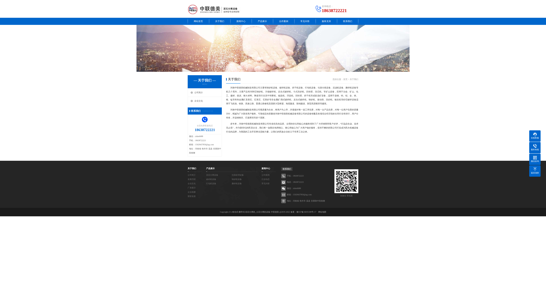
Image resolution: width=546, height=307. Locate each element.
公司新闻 (266, 175)
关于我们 (219, 21)
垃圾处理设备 (238, 175)
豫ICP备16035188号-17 (306, 212)
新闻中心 (241, 21)
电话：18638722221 (295, 182)
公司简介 (198, 92)
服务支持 (326, 21)
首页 (345, 79)
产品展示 (262, 21)
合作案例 (283, 21)
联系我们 (347, 21)
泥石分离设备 (212, 175)
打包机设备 (211, 183)
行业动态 (266, 179)
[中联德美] (214, 9)
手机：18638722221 (295, 176)
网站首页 (198, 21)
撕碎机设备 (237, 183)
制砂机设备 (237, 179)
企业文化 (198, 101)
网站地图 (322, 212)
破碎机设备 (211, 179)
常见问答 (305, 21)
